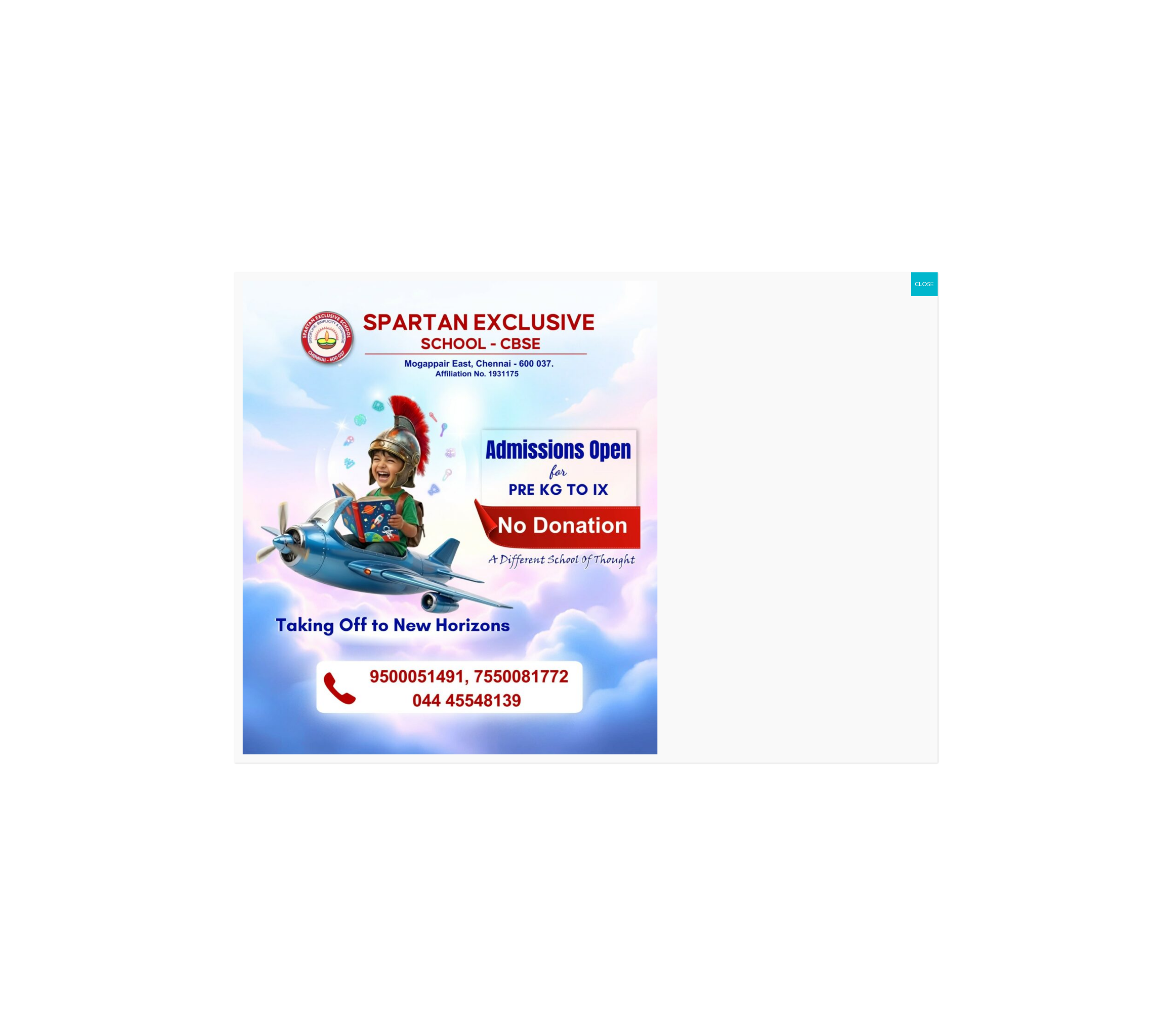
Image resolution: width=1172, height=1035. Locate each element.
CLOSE (924, 284)
